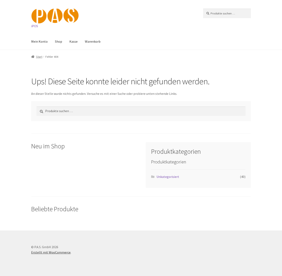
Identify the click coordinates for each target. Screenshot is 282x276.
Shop (58, 41)
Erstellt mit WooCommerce (51, 252)
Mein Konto (39, 41)
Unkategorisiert (167, 177)
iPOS (34, 26)
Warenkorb (93, 41)
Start (39, 57)
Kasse (73, 41)
